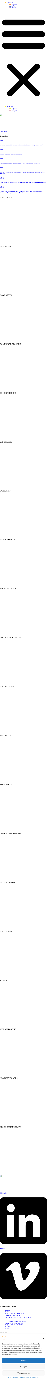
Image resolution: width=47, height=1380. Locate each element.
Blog (2, 140)
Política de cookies (13, 1377)
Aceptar (23, 1361)
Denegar (23, 1367)
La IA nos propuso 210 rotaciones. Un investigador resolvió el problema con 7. (21, 145)
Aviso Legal (35, 1377)
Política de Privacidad (25, 1377)
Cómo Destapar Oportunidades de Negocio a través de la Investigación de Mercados (23, 182)
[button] (43, 1338)
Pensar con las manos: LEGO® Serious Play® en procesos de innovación (20, 163)
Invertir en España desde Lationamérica (11, 154)
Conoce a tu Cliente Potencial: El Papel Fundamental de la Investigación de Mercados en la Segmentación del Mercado (21, 192)
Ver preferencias (23, 1373)
